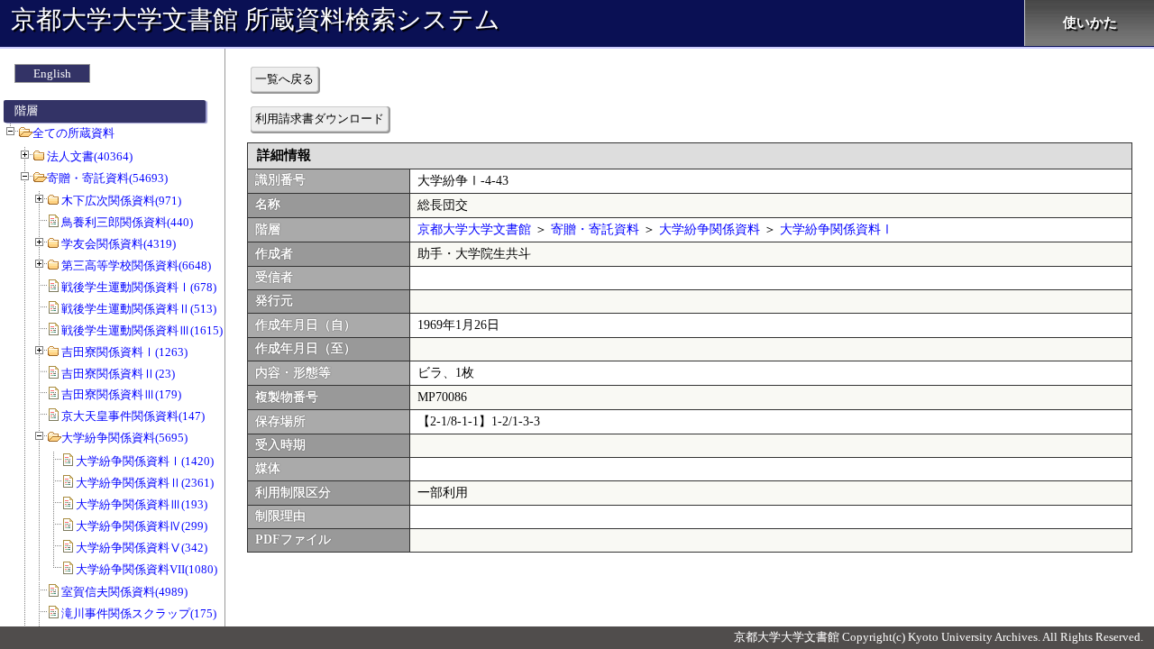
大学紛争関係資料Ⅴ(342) (141, 547)
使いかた (1090, 22)
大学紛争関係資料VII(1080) (146, 569)
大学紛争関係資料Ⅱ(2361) (145, 482)
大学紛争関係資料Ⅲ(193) (141, 504)
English (52, 73)
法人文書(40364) (90, 156)
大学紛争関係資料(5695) (124, 437)
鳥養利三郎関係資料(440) (127, 222)
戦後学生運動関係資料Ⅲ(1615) (142, 330)
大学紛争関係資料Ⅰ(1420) (145, 461)
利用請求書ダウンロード (319, 118)
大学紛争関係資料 (709, 229)
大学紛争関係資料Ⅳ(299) (141, 526)
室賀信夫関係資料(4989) (124, 592)
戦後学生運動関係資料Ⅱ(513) (138, 308)
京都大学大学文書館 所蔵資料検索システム (255, 19)
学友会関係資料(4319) (118, 244)
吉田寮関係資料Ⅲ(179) (121, 394)
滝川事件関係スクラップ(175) (138, 613)
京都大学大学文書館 (474, 229)
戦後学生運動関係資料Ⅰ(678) (138, 287)
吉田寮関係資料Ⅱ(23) (118, 373)
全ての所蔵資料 (73, 133)
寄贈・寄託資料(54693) (107, 178)
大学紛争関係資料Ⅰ (836, 229)
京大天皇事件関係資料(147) (133, 416)
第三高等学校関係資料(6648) (136, 265)
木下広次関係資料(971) (121, 200)
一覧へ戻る (284, 79)
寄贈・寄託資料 (595, 229)
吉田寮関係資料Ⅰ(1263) (124, 352)
